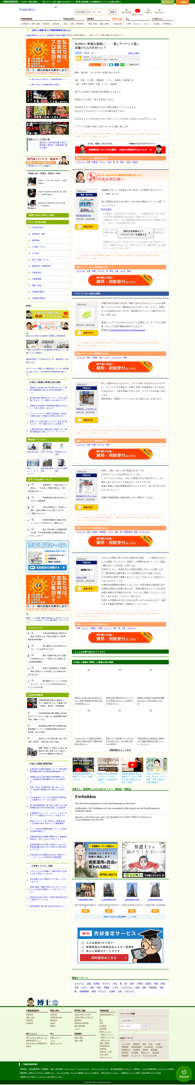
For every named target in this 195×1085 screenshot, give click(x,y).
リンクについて (83, 1069)
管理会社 (53, 1014)
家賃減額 (154, 1050)
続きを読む (106, 209)
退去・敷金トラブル (40, 260)
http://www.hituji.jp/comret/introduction (127, 330)
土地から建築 (60, 35)
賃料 (107, 445)
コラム (145, 24)
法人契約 (159, 1047)
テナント (85, 628)
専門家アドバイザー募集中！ (40, 166)
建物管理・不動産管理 (41, 266)
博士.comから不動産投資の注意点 (45, 85)
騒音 (144, 1044)
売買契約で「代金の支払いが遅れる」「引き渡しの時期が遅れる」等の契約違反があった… (47, 488)
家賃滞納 (36, 240)
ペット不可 (126, 1044)
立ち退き (36, 253)
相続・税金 (93, 24)
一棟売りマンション (107, 1037)
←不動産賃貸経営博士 (10, 2)
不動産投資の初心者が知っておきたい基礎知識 (48, 499)
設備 (94, 445)
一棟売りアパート (106, 1034)
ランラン (94, 57)
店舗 (88, 162)
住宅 (109, 162)
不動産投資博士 (69, 19)
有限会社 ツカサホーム (86, 409)
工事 (116, 271)
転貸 (150, 1044)
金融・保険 (104, 24)
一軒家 (128, 162)
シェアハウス (116, 357)
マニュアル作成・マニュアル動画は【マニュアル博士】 (78, 1073)
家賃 (111, 271)
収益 (129, 271)
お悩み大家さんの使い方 (83, 1017)
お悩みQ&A (117, 24)
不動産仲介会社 (56, 1017)
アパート (102, 162)
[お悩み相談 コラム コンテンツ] (82, 12)
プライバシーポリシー (99, 1069)
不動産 (94, 357)
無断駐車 (125, 1047)
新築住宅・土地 (105, 1052)
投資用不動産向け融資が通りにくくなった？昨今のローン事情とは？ (48, 521)
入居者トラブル (38, 247)
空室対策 (25, 24)
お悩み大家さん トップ (35, 35)
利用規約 (45, 1069)
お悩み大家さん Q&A (82, 1014)
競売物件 (125, 1053)
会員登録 (183, 2)
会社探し (156, 24)
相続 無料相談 (79, 1026)
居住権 (145, 1050)
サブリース (135, 1055)
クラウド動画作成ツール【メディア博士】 (158, 1069)
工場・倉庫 (103, 1054)
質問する (148, 12)
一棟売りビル (104, 1040)
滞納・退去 (35, 24)
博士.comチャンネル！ (110, 1073)
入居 (123, 628)
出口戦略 (134, 1053)
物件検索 (80, 24)
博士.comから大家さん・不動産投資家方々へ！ (49, 79)
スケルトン (131, 628)
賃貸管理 (46, 24)
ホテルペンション (106, 1057)
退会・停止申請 (57, 1069)
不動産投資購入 (38, 292)
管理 (88, 357)
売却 (72, 24)
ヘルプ (77, 1029)
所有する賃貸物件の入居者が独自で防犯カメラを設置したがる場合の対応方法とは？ (47, 671)
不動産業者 (128, 532)
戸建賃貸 (102, 1049)
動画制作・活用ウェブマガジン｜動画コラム (37, 1073)
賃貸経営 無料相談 (81, 1023)
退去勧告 (155, 1053)
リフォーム (80, 162)
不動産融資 (36, 279)
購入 (66, 24)
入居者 (99, 628)
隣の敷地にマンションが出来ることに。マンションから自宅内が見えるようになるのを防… (47, 684)
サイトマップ (70, 1069)
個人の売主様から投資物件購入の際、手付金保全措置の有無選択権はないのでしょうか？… (47, 532)
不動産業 (102, 532)
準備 (94, 271)
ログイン (168, 2)
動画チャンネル (137, 14)
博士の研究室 (126, 12)
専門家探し (167, 24)
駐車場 (94, 162)
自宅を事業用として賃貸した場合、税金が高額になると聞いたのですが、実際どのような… (47, 510)
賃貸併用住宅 (104, 1046)
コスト (122, 271)
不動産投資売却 (38, 298)
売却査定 (102, 1026)
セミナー (136, 24)
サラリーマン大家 (149, 1055)
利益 (116, 532)
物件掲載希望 (34, 1069)
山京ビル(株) (81, 577)
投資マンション (105, 1032)
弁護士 (52, 1023)
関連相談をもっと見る (120, 750)
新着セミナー (55, 1038)
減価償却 (125, 1055)
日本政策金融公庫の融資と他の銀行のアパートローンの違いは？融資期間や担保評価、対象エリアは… (47, 716)
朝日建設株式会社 (83, 215)
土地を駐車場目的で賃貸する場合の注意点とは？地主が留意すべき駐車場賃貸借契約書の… (47, 636)
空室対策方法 (37, 227)
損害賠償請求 (136, 1047)
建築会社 (53, 1020)
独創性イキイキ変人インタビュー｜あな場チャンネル (41, 1077)
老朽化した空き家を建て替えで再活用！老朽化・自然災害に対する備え (47, 740)
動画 (129, 24)
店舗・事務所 (104, 1043)
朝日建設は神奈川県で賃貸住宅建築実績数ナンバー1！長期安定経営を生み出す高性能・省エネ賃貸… (47, 729)
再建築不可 (126, 1050)
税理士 (52, 1026)
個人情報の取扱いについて (120, 1069)
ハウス (106, 357)
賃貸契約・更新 (38, 234)
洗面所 (135, 162)
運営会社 (23, 1069)
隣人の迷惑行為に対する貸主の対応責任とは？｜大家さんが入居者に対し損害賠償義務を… (47, 658)
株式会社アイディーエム (86, 496)
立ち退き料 (148, 1047)
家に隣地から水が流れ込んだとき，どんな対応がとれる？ (48, 647)
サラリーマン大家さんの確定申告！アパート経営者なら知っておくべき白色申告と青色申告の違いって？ (47, 371)
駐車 (122, 162)
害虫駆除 (136, 1050)
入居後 (157, 1044)
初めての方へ (159, 12)
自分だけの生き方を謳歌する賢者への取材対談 (45, 336)
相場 (135, 532)
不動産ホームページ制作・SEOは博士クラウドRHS (141, 1073)
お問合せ (136, 1069)
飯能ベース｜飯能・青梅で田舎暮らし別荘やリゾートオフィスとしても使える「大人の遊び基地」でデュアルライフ (47, 620)
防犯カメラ (145, 1053)
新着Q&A (77, 1020)
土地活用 (55, 24)
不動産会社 (36, 272)
